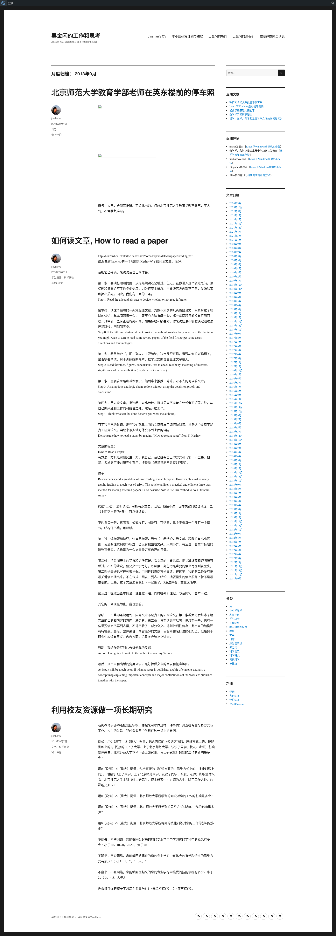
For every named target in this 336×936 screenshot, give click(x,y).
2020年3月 (235, 260)
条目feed (234, 695)
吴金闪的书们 (217, 36)
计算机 (233, 663)
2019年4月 (235, 268)
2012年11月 (236, 525)
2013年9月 (235, 484)
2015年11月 (236, 407)
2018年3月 (235, 309)
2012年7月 (235, 541)
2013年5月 (235, 501)
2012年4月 (235, 554)
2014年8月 (235, 444)
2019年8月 (235, 264)
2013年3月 (235, 509)
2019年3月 (235, 272)
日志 (53, 129)
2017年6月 (235, 346)
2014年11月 (236, 435)
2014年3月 (235, 460)
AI (230, 606)
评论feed (234, 699)
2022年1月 (235, 219)
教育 (231, 631)
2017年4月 (235, 354)
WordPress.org (236, 704)
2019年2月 (235, 276)
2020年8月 (235, 248)
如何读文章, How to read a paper (109, 240)
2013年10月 (236, 480)
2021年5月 (235, 235)
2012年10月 (236, 529)
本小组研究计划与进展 (187, 36)
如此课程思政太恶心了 (242, 110)
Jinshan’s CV (157, 36)
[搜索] (281, 73)
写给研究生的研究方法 (257, 175)
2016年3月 (235, 391)
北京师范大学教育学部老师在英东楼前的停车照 (133, 92)
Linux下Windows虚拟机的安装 (246, 106)
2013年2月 (235, 513)
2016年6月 (235, 378)
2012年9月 (235, 533)
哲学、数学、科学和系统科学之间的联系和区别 (256, 118)
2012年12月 (236, 521)
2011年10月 (236, 574)
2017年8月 (235, 337)
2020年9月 (235, 244)
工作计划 (234, 623)
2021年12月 (236, 223)
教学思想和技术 (238, 627)
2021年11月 (236, 227)
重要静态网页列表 (272, 36)
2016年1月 (235, 399)
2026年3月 (235, 203)
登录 (10, 3)
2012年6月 (235, 546)
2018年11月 (236, 288)
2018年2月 (235, 313)
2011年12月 (236, 566)
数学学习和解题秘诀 (240, 114)
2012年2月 (235, 562)
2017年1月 (235, 366)
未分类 (233, 647)
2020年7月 (235, 252)
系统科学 (234, 659)
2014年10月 (236, 439)
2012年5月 (235, 550)
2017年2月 (235, 362)
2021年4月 (235, 240)
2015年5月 (235, 427)
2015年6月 (235, 423)
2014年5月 (235, 452)
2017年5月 (235, 350)
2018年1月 (235, 317)
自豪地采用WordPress (89, 917)
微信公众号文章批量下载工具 (245, 102)
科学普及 (234, 651)
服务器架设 (235, 643)
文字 (53, 746)
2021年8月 (235, 231)
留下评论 (56, 134)
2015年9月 (235, 415)
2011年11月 (236, 570)
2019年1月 (235, 280)
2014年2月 (235, 464)
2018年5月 (235, 301)
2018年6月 (235, 297)
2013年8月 (235, 488)
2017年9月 (235, 333)
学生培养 (56, 277)
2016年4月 (235, 386)
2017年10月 (236, 329)
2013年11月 (236, 476)
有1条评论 (57, 283)
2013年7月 (235, 493)
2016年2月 (235, 395)
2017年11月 (236, 325)
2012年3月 (235, 558)
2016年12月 (236, 370)
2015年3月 (235, 431)
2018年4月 (235, 305)
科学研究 (69, 277)
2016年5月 (235, 382)
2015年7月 (235, 419)
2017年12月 (236, 321)
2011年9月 (235, 578)
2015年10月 (236, 411)
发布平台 (234, 614)
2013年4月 (235, 505)
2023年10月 (236, 207)
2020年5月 (235, 256)
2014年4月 (235, 456)
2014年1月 (235, 468)
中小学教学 (235, 610)
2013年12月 (236, 472)
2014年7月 (235, 448)
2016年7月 (235, 374)
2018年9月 (235, 293)
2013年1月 (235, 517)
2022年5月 (235, 211)
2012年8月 (235, 537)
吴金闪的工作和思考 (75, 35)
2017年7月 (235, 342)
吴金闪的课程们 (243, 36)
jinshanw (56, 118)
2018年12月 (236, 284)
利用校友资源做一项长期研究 (101, 709)
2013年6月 (235, 497)
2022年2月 (235, 215)
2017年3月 (235, 358)
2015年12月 (236, 403)
